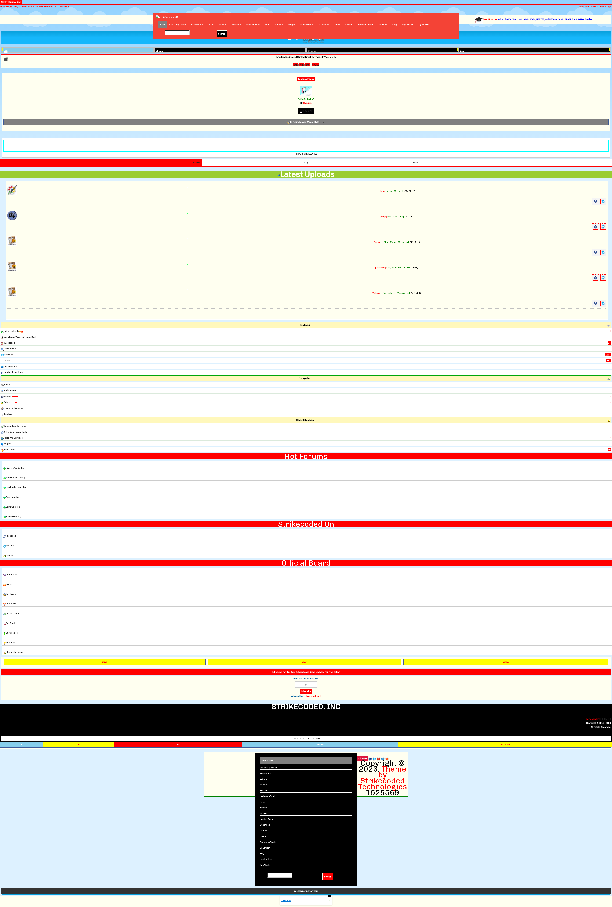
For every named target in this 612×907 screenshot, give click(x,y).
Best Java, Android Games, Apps (595, 6)
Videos (210, 24)
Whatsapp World (177, 24)
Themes (223, 24)
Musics (279, 24)
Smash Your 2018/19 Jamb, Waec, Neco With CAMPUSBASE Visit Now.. (35, 6)
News (268, 24)
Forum (348, 24)
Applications (407, 24)
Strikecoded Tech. (312, 696)
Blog (394, 24)
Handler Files (306, 24)
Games (337, 24)
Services (236, 24)
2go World (424, 24)
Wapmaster (197, 24)
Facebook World (365, 24)
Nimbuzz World (253, 24)
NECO (304, 662)
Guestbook (323, 24)
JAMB (104, 662)
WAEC (506, 662)
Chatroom (383, 24)
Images (291, 24)
